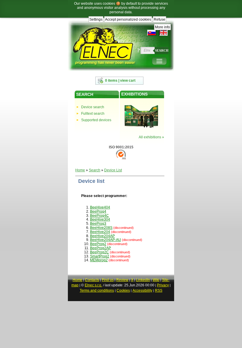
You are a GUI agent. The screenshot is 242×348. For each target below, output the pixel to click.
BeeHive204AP (102, 236)
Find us (108, 280)
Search (162, 50)
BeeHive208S (101, 228)
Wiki (156, 280)
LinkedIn (143, 280)
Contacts (92, 280)
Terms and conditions (97, 290)
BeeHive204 (100, 232)
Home (80, 170)
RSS (158, 290)
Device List (113, 170)
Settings (95, 19)
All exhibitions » (151, 137)
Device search (92, 107)
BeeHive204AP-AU (105, 240)
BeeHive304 (100, 219)
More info (162, 27)
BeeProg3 (98, 223)
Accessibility (142, 290)
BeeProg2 (98, 244)
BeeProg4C (99, 216)
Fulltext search (92, 113)
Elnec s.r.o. (93, 285)
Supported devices (96, 120)
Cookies (123, 290)
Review (122, 280)
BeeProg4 (98, 211)
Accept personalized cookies (128, 19)
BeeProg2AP (100, 248)
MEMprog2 (99, 260)
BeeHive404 (100, 207)
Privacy (163, 285)
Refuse (159, 19)
